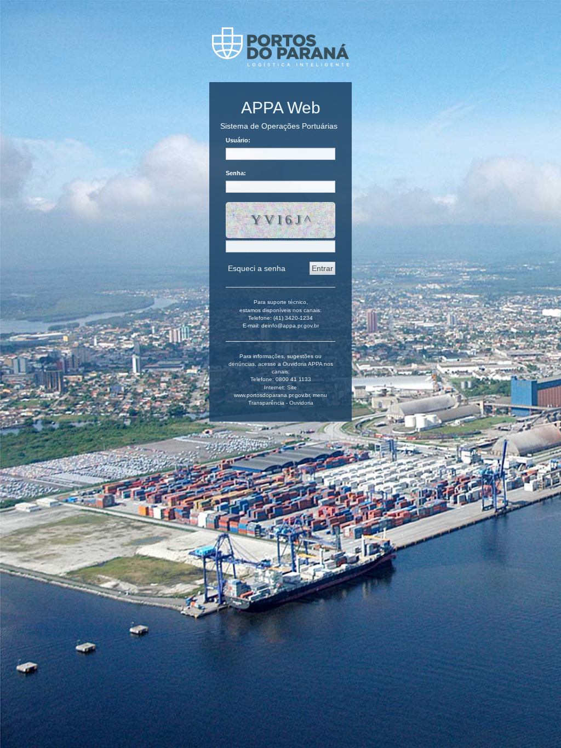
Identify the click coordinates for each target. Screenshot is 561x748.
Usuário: (238, 140)
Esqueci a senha (256, 268)
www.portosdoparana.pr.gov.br (272, 395)
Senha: (236, 173)
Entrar (322, 268)
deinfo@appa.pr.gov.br (290, 326)
